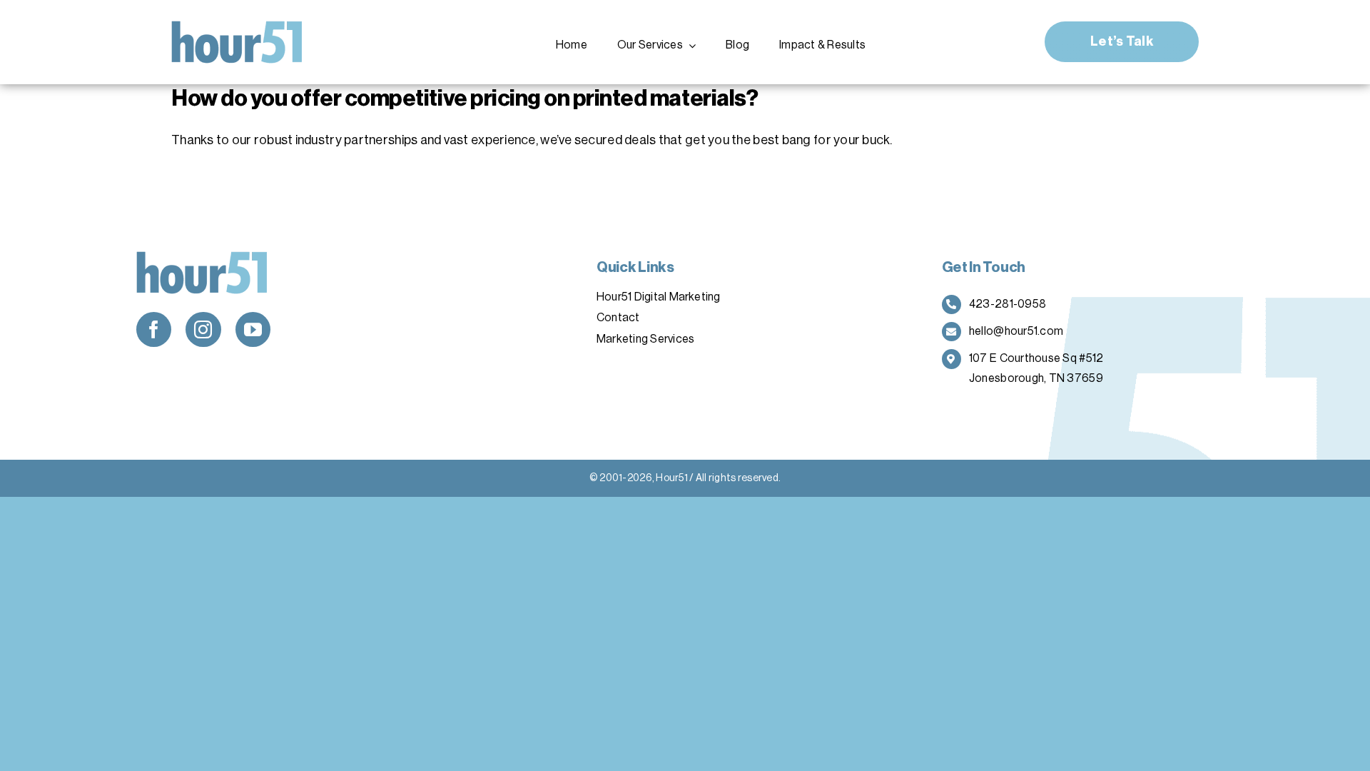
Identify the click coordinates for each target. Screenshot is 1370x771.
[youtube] (252, 329)
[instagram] (203, 329)
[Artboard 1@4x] (237, 27)
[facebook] (153, 329)
